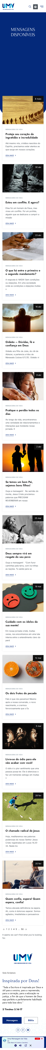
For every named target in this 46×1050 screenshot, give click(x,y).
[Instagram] (18, 1030)
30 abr (38, 167)
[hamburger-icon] (42, 7)
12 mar (38, 658)
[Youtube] (28, 1030)
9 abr (38, 375)
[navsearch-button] (30, 6)
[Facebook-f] (23, 1030)
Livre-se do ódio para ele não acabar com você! (21, 761)
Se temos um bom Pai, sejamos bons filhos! (19, 483)
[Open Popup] (25, 1045)
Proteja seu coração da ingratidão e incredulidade (22, 136)
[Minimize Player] (30, 1045)
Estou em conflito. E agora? (22, 202)
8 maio (38, 99)
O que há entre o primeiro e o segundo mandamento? (23, 272)
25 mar (38, 518)
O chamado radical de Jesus (23, 831)
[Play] (15, 1045)
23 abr (38, 235)
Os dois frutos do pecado (21, 693)
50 (22, 929)
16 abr (38, 306)
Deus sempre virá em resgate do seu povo (19, 555)
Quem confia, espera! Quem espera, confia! (23, 900)
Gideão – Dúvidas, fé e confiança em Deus (20, 343)
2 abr (38, 446)
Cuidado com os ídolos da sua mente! (22, 623)
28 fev (38, 795)
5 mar (38, 726)
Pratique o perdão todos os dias (22, 412)
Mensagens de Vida (14, 129)
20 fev (38, 863)
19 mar (38, 586)
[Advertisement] (23, 62)
